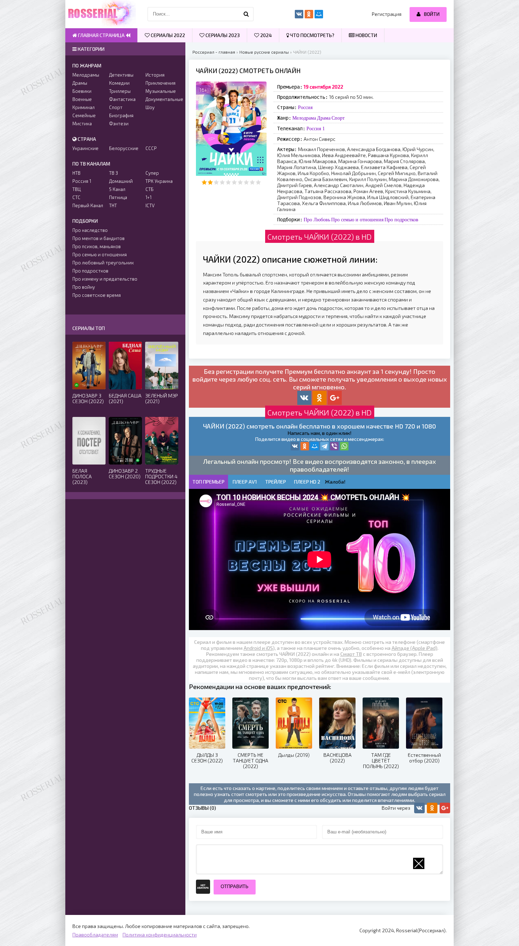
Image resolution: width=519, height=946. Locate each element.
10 (258, 182)
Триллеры (120, 91)
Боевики (81, 91)
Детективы (121, 75)
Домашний (121, 181)
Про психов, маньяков (96, 246)
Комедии (119, 83)
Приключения (160, 83)
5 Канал (117, 189)
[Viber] (334, 446)
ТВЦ (76, 189)
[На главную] (100, 14)
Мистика (82, 123)
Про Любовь (317, 219)
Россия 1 (315, 128)
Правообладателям (95, 935)
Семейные (84, 115)
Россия (305, 107)
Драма (323, 117)
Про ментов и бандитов (98, 238)
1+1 (148, 197)
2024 (265, 35)
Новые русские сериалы (264, 51)
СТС (76, 197)
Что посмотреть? (311, 35)
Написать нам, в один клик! (319, 433)
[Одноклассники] (304, 446)
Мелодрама (304, 117)
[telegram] (324, 446)
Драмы (79, 83)
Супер (152, 173)
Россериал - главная (213, 51)
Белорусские (123, 148)
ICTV (150, 205)
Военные (82, 99)
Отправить (235, 886)
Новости (365, 35)
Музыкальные (160, 91)
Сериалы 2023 (222, 35)
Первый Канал (87, 205)
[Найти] (246, 14)
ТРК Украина (159, 181)
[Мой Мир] (314, 446)
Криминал (83, 107)
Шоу (150, 107)
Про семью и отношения (357, 219)
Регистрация (386, 14)
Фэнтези (119, 123)
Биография (121, 115)
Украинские (85, 148)
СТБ (149, 189)
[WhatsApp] (344, 446)
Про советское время (96, 295)
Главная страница (101, 35)
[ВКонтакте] (295, 446)
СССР (151, 148)
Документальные (161, 99)
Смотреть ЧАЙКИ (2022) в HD (319, 236)
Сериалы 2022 (167, 35)
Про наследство (90, 230)
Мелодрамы (85, 75)
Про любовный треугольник (103, 262)
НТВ (76, 173)
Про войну (83, 287)
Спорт (338, 117)
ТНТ (113, 205)
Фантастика (122, 99)
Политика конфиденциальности (160, 935)
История (155, 75)
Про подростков (401, 219)
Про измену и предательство (104, 279)
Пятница (118, 197)
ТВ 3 (113, 173)
